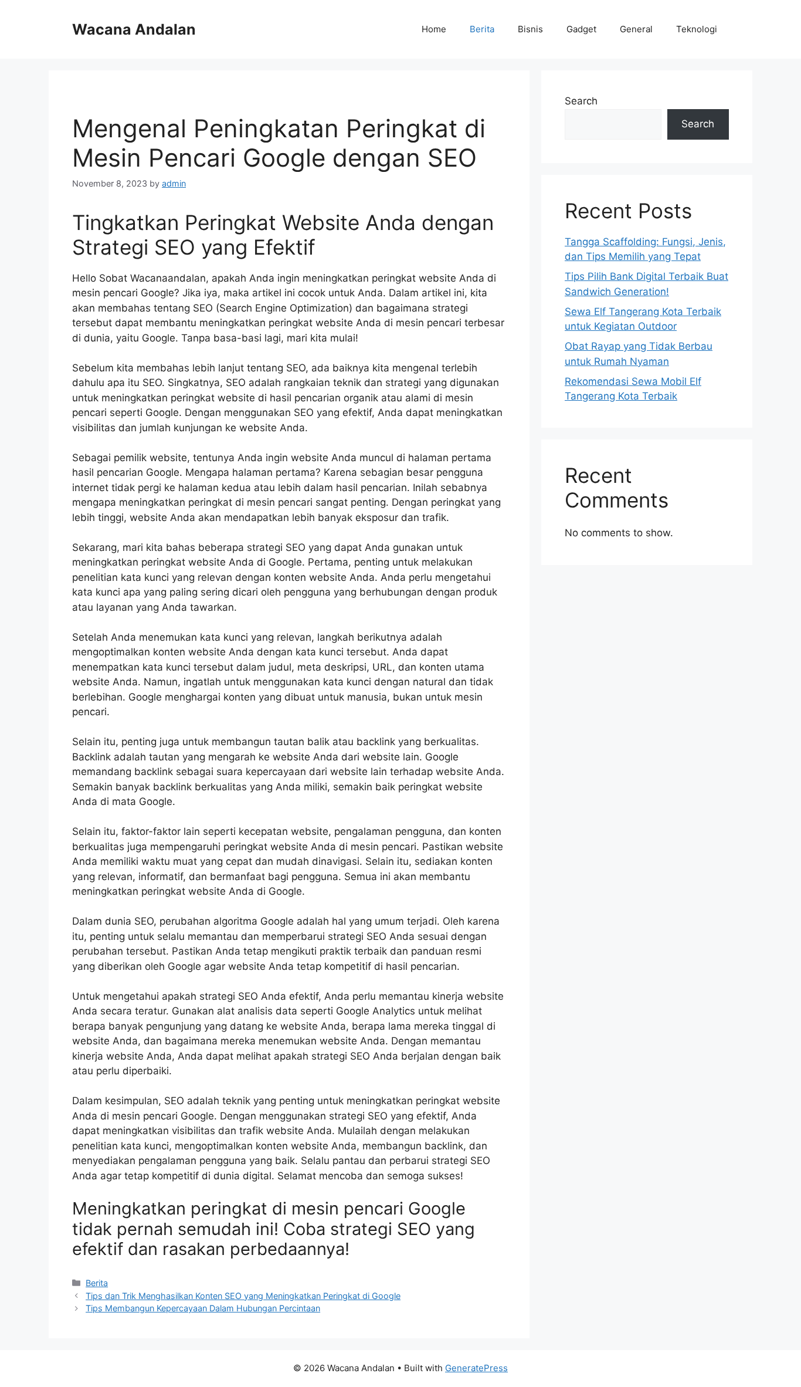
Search (581, 101)
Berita (482, 29)
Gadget (581, 29)
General (636, 29)
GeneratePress (476, 1368)
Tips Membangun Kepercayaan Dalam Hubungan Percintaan (203, 1308)
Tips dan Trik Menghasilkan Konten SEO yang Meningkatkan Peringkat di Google (243, 1296)
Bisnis (530, 29)
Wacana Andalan (134, 29)
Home (434, 29)
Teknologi (696, 29)
